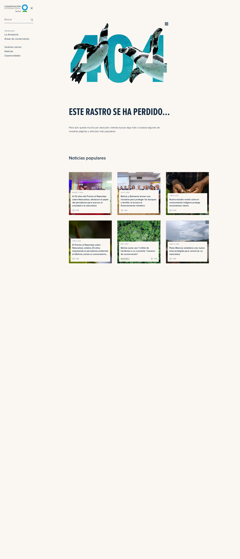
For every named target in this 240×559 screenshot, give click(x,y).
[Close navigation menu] (31, 8)
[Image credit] (166, 24)
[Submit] (31, 20)
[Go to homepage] (16, 8)
